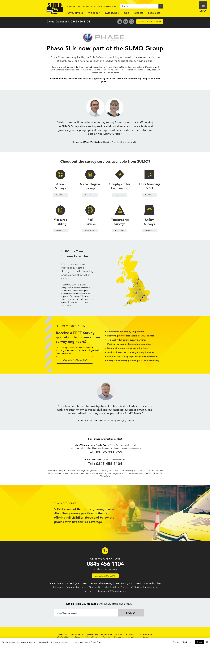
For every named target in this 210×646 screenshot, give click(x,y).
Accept (199, 642)
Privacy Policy (96, 642)
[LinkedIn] (119, 21)
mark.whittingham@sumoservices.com (93, 448)
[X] (131, 21)
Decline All (187, 642)
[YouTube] (125, 21)
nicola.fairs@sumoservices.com (127, 448)
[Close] (207, 642)
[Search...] (160, 6)
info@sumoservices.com (105, 569)
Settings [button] (176, 642)
